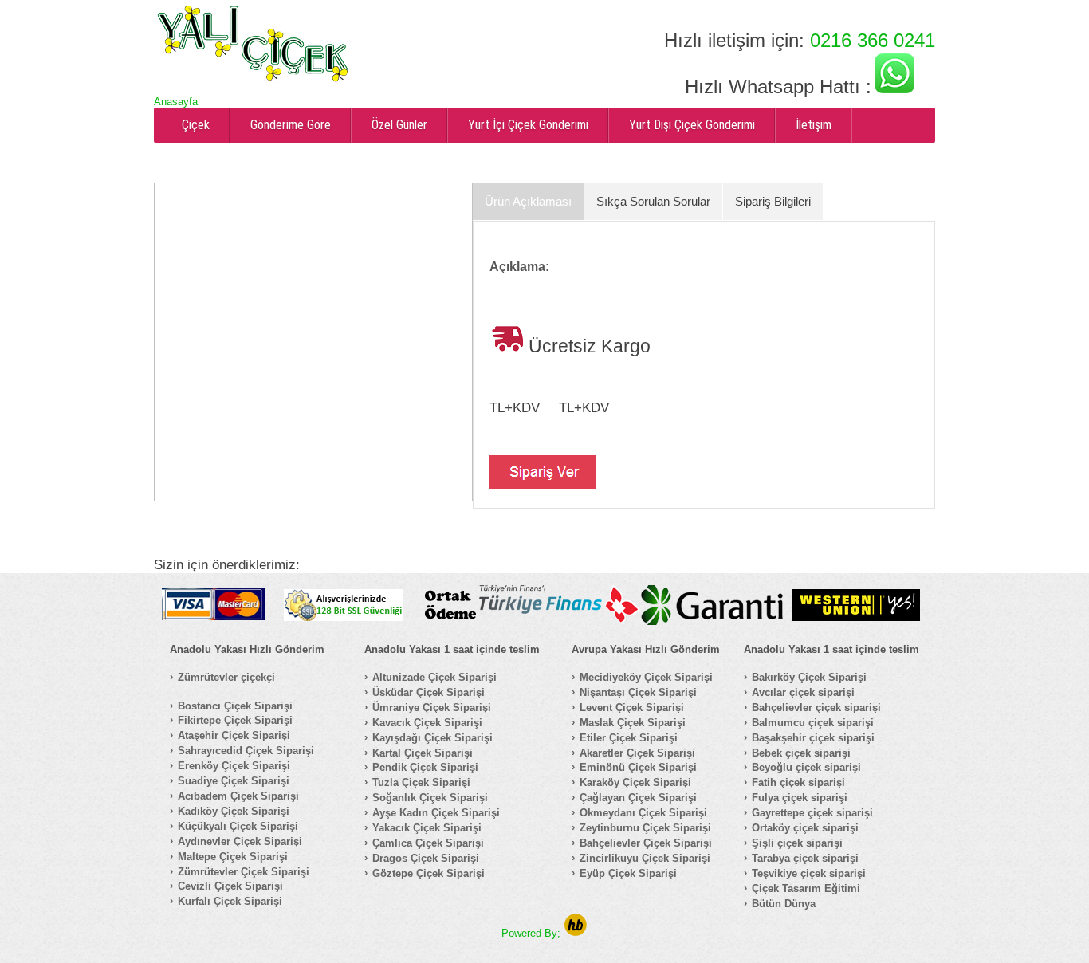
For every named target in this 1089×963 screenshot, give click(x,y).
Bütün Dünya (784, 904)
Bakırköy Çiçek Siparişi (809, 677)
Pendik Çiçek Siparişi (425, 767)
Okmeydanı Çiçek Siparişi (643, 813)
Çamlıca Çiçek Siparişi (428, 843)
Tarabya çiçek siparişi (805, 858)
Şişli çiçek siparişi (797, 843)
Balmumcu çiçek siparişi (813, 723)
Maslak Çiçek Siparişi (633, 723)
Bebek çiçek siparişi (801, 753)
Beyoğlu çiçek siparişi (806, 767)
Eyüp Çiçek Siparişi (628, 873)
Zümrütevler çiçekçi (226, 677)
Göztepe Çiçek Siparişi (428, 873)
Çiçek (196, 124)
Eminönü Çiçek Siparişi (638, 767)
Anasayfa (176, 102)
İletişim (813, 124)
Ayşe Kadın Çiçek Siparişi (436, 813)
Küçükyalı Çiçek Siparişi (238, 826)
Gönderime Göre (290, 124)
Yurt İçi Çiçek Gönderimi (528, 124)
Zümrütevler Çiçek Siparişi (243, 872)
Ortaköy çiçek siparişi (805, 828)
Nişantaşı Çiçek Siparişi (638, 692)
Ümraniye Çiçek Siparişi (431, 707)
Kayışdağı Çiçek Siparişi (432, 738)
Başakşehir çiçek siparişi (813, 738)
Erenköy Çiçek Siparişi (234, 766)
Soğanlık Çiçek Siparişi (430, 798)
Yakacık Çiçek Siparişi (427, 828)
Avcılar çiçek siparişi (803, 692)
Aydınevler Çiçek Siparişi (240, 841)
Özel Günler (399, 124)
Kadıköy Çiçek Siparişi (233, 811)
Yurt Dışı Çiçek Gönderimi (692, 124)
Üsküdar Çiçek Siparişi (428, 692)
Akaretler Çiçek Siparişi (637, 753)
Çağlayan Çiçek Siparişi (638, 798)
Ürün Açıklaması (528, 201)
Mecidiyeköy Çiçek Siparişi (646, 677)
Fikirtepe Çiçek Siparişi (235, 720)
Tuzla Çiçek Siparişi (421, 782)
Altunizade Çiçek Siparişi (434, 677)
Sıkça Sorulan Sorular (653, 201)
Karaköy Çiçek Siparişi (635, 782)
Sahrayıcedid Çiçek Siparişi (246, 751)
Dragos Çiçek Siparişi (425, 858)
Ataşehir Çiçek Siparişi (234, 735)
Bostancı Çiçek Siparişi (235, 706)
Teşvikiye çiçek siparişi (809, 873)
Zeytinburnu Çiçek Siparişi (645, 828)
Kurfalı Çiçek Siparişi (230, 901)
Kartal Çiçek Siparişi (422, 753)
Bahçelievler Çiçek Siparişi (646, 843)
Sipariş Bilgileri (773, 201)
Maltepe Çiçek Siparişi (233, 857)
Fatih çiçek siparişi (798, 782)
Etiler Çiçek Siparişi (629, 738)
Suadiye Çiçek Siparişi (233, 781)
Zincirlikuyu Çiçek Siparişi (645, 858)
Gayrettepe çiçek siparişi (812, 813)
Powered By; (532, 933)
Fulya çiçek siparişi (799, 798)
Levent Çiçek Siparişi (632, 707)
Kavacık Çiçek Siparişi (427, 723)
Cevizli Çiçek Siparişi (230, 886)
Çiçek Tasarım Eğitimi (806, 888)
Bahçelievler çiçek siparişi (816, 707)
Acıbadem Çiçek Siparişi (238, 796)
